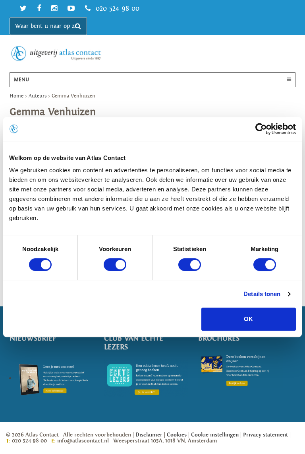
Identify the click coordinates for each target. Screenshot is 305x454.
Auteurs (37, 96)
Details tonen (261, 293)
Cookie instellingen (215, 435)
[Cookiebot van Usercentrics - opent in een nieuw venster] (261, 129)
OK (248, 319)
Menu (21, 80)
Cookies (177, 435)
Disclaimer (148, 435)
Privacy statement (265, 435)
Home (16, 96)
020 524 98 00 (116, 8)
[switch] (115, 264)
